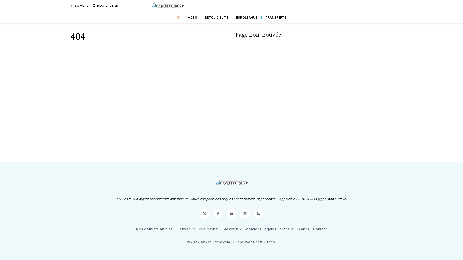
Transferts (276, 17)
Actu (192, 17)
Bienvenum (186, 229)
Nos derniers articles (154, 229)
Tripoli (271, 242)
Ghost (257, 242)
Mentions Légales (260, 229)
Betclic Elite (216, 17)
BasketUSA (232, 229)
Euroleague (247, 17)
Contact (320, 229)
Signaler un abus (294, 229)
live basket (209, 229)
